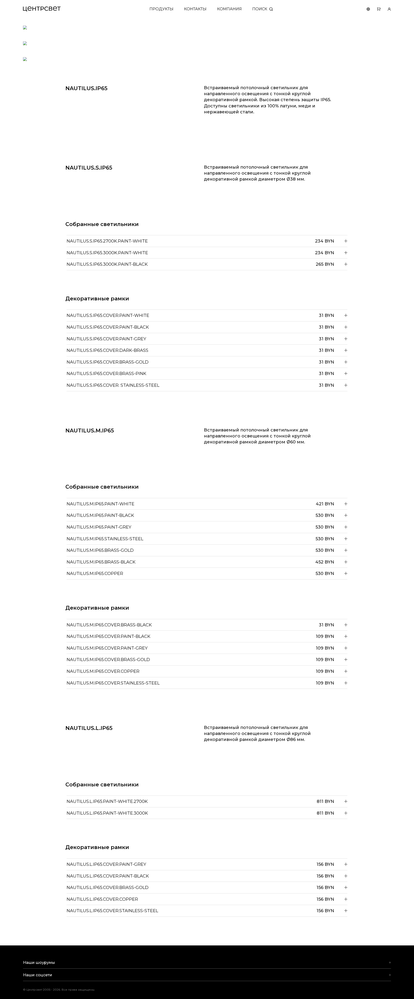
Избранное (375, 9)
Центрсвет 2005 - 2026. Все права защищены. (62, 989)
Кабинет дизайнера (385, 9)
